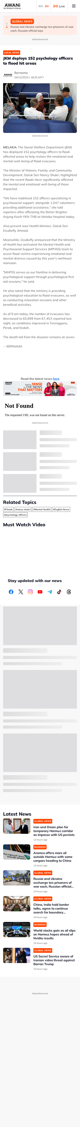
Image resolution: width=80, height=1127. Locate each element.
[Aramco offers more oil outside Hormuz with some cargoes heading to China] (16, 852)
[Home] (12, 6)
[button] (6, 23)
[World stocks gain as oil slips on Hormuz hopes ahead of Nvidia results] (16, 929)
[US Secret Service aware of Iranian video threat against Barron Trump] (16, 955)
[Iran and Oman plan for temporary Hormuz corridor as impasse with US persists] (16, 826)
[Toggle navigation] (74, 6)
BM (40, 6)
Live (62, 6)
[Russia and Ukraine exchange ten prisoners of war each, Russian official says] (16, 877)
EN (47, 6)
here (56, 379)
